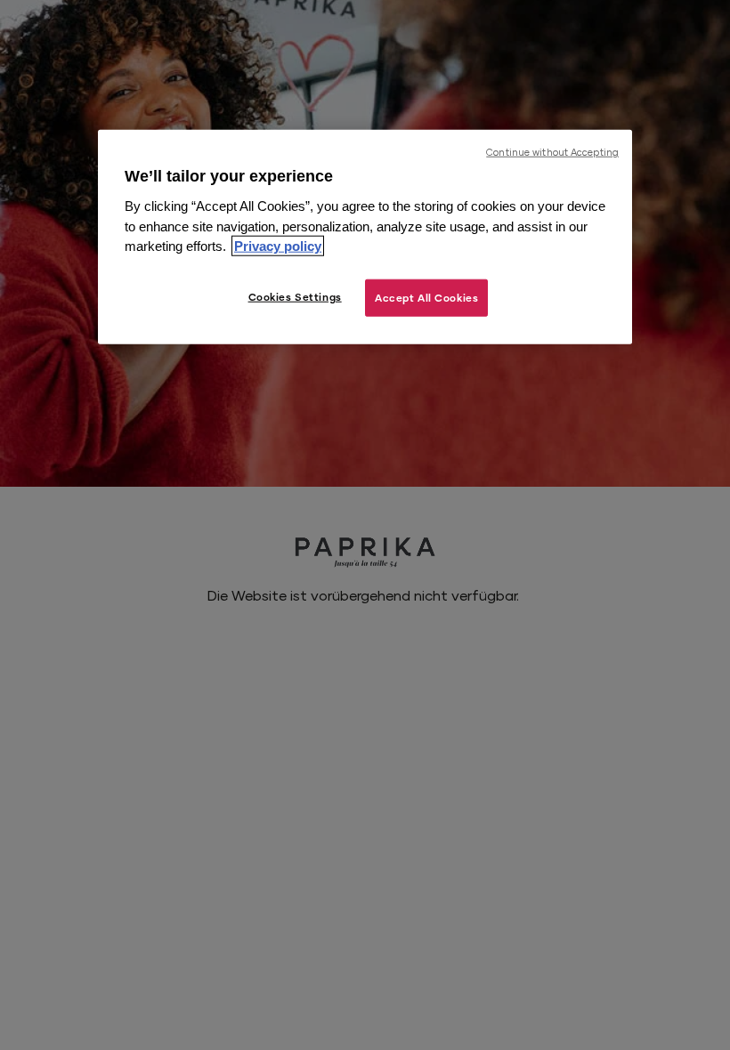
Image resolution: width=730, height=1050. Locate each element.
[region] (365, 237)
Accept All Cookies (426, 297)
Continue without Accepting (552, 152)
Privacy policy (277, 246)
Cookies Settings (295, 296)
